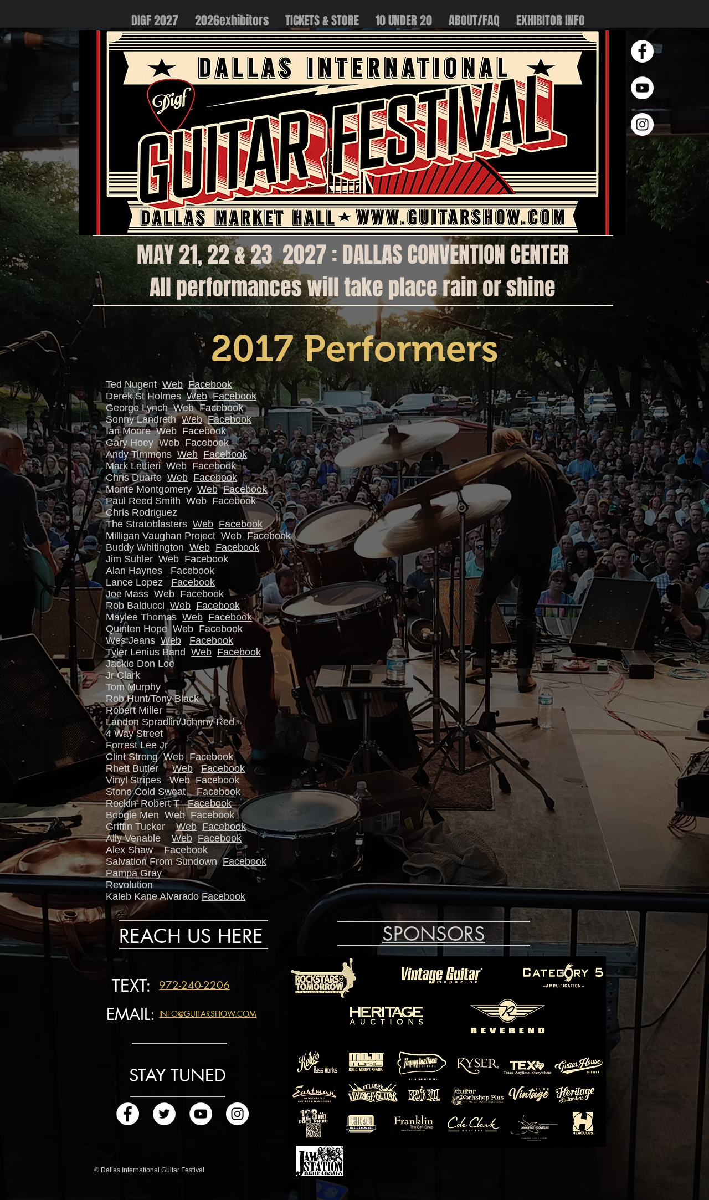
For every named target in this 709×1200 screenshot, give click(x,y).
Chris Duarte (134, 477)
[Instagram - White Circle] (642, 124)
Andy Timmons (139, 454)
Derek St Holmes (143, 396)
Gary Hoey (129, 442)
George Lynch (137, 407)
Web (172, 384)
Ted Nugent (131, 384)
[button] (474, 20)
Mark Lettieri (133, 465)
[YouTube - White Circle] (642, 87)
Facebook (210, 384)
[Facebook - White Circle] (642, 51)
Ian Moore (128, 431)
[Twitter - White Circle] (164, 1113)
